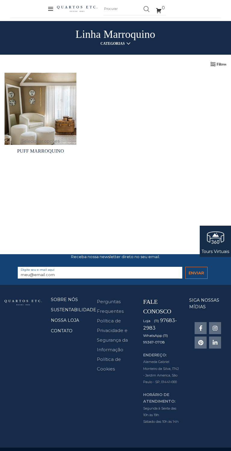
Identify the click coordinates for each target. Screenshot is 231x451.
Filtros (221, 64)
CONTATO (61, 331)
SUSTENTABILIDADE (73, 309)
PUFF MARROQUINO (40, 151)
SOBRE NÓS (64, 299)
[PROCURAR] (146, 9)
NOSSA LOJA (65, 320)
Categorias (112, 43)
